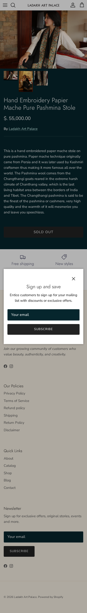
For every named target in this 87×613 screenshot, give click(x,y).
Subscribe (43, 329)
